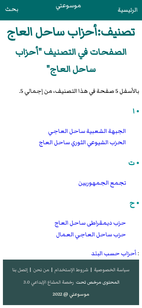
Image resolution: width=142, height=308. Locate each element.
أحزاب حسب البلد (114, 253)
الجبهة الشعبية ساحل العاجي (87, 131)
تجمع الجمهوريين (102, 182)
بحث (11, 9)
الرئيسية (128, 10)
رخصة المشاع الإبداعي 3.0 (48, 282)
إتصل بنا (20, 269)
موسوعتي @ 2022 (71, 294)
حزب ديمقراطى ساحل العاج (90, 223)
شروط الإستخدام (71, 269)
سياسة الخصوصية (112, 269)
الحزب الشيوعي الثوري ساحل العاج (82, 142)
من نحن (41, 269)
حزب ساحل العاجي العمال (91, 234)
